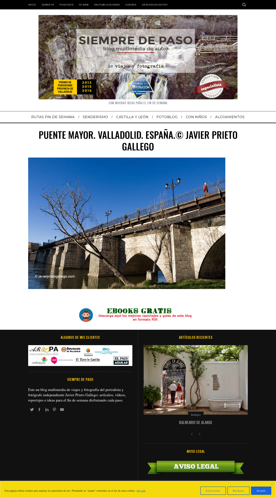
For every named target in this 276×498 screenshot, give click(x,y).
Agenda (130, 4)
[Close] (272, 484)
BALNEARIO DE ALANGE (195, 422)
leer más (141, 490)
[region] (138, 489)
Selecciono (213, 490)
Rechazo (238, 490)
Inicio (32, 4)
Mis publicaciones (107, 4)
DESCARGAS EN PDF (155, 4)
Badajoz (196, 415)
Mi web (84, 4)
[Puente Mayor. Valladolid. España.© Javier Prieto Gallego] (126, 287)
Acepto (261, 490)
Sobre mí (48, 4)
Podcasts (66, 4)
